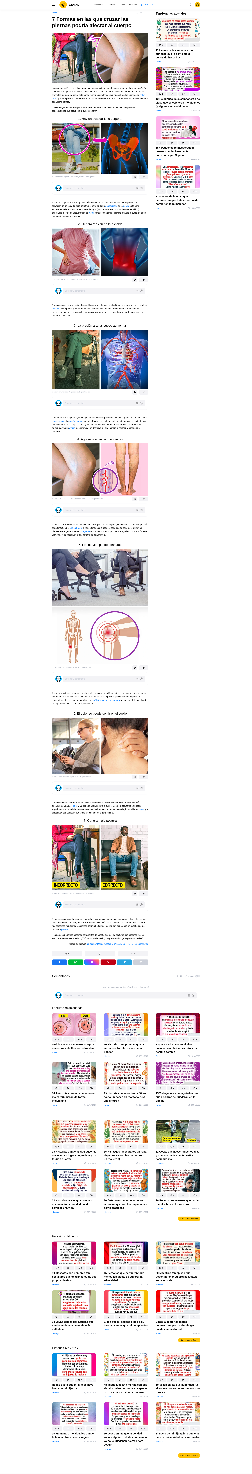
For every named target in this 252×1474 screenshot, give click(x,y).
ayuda (72, 428)
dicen (54, 98)
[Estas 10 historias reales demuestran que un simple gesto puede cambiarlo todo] (178, 1302)
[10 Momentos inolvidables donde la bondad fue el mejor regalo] (74, 1414)
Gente (158, 62)
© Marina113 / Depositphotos (92, 499)
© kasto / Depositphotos (60, 777)
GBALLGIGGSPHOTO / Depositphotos (130, 944)
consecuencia (58, 421)
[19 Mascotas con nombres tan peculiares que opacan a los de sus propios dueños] (74, 1253)
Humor (55, 1105)
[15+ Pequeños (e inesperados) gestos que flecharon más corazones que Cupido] (178, 128)
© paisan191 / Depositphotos (80, 777)
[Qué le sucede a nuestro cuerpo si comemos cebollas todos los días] (74, 1025)
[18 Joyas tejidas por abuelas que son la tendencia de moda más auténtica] (74, 1302)
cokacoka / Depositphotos (99, 944)
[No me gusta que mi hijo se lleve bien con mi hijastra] (74, 1365)
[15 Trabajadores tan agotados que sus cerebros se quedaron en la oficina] (178, 1074)
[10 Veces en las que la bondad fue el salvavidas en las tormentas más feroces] (178, 1365)
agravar (86, 531)
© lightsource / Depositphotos (87, 279)
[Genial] (69, 4)
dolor (75, 806)
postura (64, 929)
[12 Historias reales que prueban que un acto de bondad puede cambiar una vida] (74, 1181)
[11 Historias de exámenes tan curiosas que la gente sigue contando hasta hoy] (178, 31)
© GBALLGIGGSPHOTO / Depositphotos (66, 499)
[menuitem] (98, 5)
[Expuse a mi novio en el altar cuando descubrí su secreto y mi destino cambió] (178, 1025)
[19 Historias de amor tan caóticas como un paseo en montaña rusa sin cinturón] (126, 1074)
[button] (67, 953)
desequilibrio (111, 206)
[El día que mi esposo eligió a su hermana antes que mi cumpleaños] (126, 1302)
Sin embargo (76, 528)
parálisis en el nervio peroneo (106, 700)
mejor (91, 213)
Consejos (160, 1163)
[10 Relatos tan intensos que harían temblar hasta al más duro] (178, 1181)
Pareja (158, 159)
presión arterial (75, 421)
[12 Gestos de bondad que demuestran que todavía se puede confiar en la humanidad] (178, 177)
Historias (159, 208)
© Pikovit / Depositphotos (82, 667)
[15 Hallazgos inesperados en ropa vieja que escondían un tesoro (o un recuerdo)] (126, 1132)
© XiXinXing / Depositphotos (62, 667)
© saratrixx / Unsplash (60, 392)
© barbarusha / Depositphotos (63, 177)
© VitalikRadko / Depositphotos (84, 893)
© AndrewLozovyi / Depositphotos (64, 279)
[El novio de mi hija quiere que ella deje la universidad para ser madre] (178, 1414)
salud (142, 95)
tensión (55, 309)
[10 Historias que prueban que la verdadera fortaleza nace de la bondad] (126, 1025)
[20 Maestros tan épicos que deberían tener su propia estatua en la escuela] (178, 1253)
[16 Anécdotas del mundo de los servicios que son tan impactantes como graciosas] (126, 1181)
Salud (54, 13)
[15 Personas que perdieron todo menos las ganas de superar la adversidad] (126, 1253)
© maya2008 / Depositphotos (84, 177)
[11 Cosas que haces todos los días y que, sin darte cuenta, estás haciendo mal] (178, 1132)
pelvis (126, 206)
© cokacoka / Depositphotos (62, 893)
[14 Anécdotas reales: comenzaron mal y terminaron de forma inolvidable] (74, 1074)
